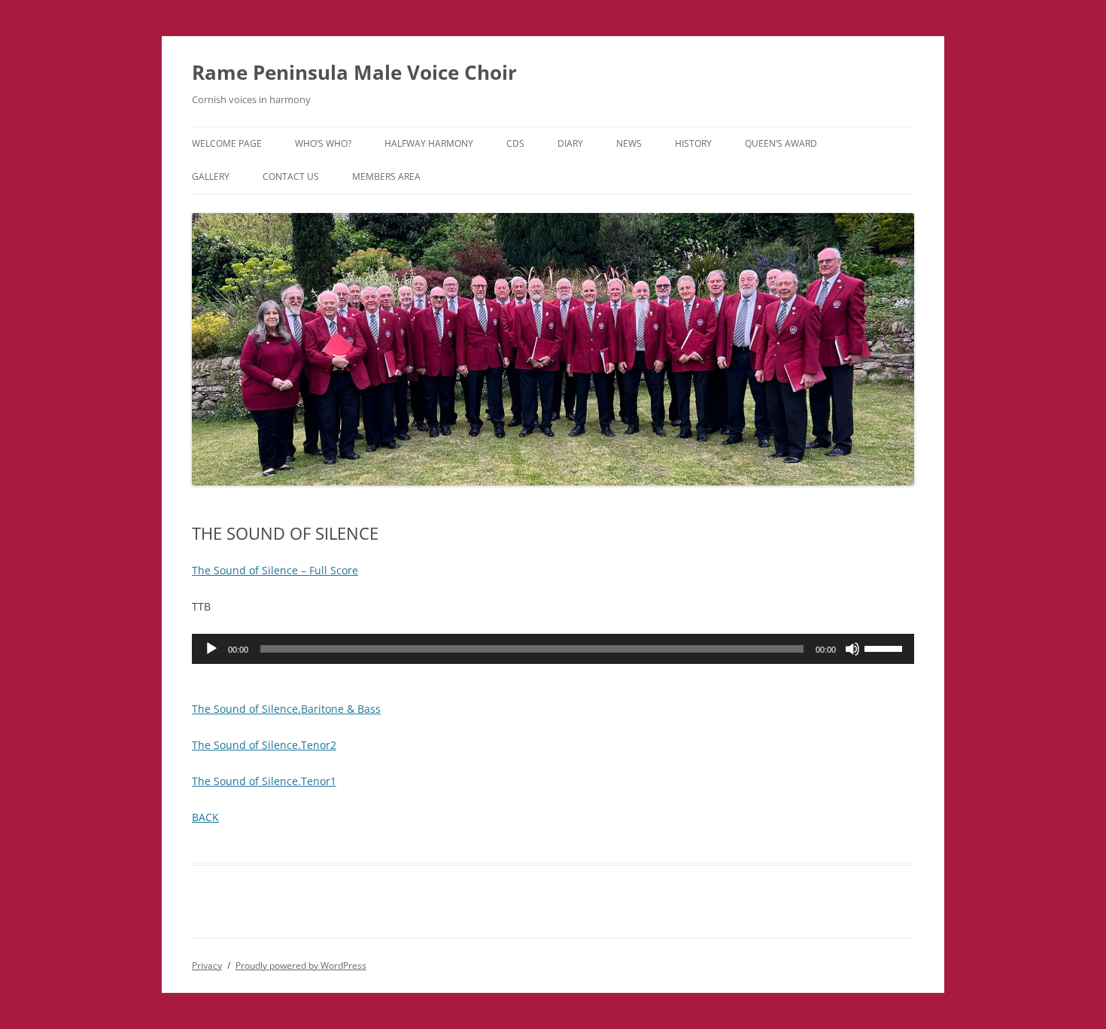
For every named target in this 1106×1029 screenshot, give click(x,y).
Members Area (386, 176)
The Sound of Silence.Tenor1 (264, 781)
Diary (570, 143)
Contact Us (291, 176)
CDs (515, 143)
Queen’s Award (781, 143)
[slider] (885, 647)
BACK (205, 817)
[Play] (211, 648)
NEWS (629, 143)
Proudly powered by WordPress (300, 965)
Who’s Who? (323, 143)
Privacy (207, 965)
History (693, 143)
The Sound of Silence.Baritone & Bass (286, 709)
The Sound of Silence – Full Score (275, 570)
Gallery (210, 176)
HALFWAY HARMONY (428, 143)
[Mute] (852, 648)
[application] (553, 649)
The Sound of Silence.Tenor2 (264, 745)
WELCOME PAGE (227, 143)
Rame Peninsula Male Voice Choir (354, 72)
